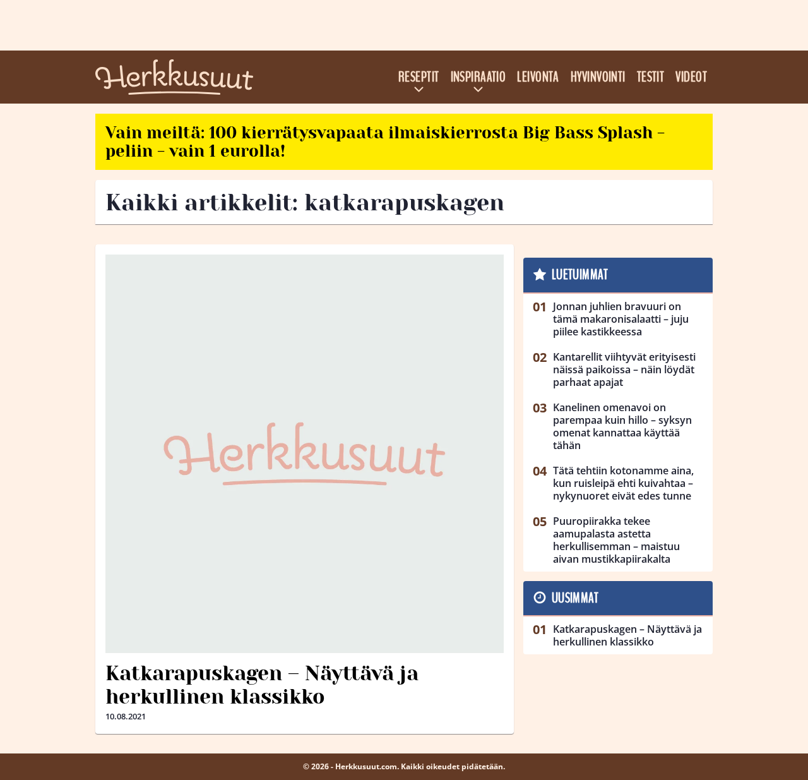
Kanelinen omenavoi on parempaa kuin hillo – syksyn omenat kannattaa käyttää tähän (622, 426)
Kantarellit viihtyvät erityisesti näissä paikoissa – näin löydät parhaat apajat (624, 369)
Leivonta (538, 77)
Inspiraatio (478, 77)
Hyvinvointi (598, 77)
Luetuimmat (580, 274)
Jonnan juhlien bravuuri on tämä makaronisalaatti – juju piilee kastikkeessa (621, 319)
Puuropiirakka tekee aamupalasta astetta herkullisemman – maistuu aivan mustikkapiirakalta (616, 540)
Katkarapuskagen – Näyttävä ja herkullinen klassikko (262, 685)
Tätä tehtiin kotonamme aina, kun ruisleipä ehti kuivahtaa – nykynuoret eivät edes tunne (623, 483)
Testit (651, 77)
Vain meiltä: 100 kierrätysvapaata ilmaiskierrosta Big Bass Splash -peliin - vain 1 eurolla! (385, 141)
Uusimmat (575, 598)
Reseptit (418, 77)
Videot (691, 77)
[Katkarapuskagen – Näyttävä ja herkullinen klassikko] (304, 454)
